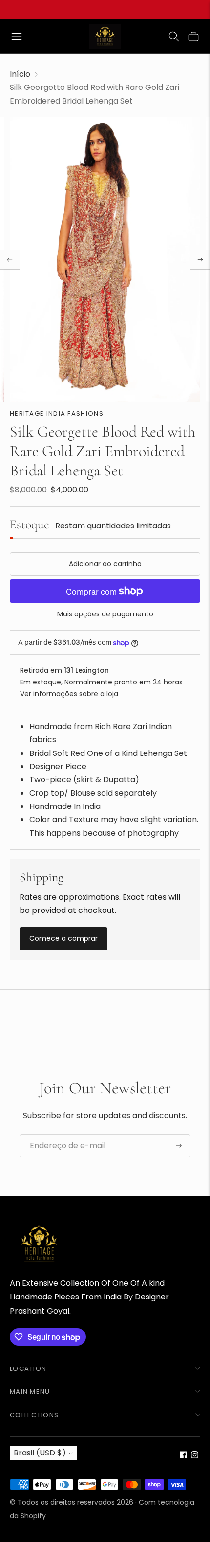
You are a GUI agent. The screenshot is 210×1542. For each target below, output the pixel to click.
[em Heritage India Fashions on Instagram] (194, 1455)
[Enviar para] (179, 1145)
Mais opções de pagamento (105, 614)
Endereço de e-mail (63, 1134)
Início (20, 74)
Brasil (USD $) (40, 1452)
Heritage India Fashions (57, 413)
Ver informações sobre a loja (69, 694)
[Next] (200, 259)
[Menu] (16, 36)
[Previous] (10, 259)
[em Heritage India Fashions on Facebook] (183, 1455)
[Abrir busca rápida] (174, 36)
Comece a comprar (63, 938)
